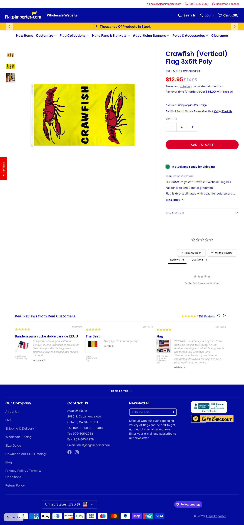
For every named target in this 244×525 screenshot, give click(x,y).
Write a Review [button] (223, 252)
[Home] (23, 15)
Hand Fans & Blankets (109, 35)
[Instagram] (77, 452)
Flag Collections (72, 35)
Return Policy (15, 485)
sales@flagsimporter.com (166, 3)
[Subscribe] (173, 412)
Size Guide (13, 445)
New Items (24, 35)
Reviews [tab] (175, 259)
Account (206, 15)
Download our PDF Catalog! (26, 454)
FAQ (8, 420)
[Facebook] (69, 452)
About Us (12, 412)
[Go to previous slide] (9, 26)
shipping (186, 86)
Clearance (219, 35)
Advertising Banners (149, 35)
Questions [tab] (197, 259)
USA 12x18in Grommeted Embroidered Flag (162, 359)
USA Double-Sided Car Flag (21, 357)
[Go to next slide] (234, 26)
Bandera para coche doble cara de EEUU (46, 336)
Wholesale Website (62, 15)
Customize (44, 35)
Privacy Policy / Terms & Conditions (23, 474)
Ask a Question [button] (193, 252)
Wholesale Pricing (18, 437)
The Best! (93, 336)
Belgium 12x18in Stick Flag (91, 358)
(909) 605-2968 (198, 3)
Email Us (226, 111)
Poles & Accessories (189, 35)
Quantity (171, 119)
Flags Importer (216, 516)
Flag (159, 336)
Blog (8, 462)
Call (216, 111)
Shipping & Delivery (19, 428)
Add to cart (202, 145)
